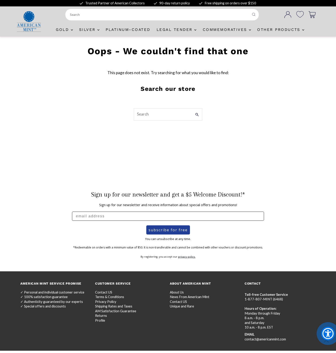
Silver (88, 29)
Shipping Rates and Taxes (113, 306)
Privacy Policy (105, 302)
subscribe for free (168, 229)
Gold (63, 29)
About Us (177, 292)
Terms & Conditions (109, 297)
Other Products (279, 29)
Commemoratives (226, 29)
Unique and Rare (182, 306)
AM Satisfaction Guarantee (115, 311)
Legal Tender (176, 29)
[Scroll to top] (326, 341)
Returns (101, 316)
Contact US (103, 292)
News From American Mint (189, 297)
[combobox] (158, 14)
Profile (100, 320)
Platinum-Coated (128, 29)
